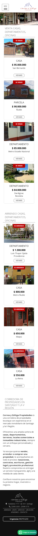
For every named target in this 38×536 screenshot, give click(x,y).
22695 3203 (15, 506)
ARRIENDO (7, 510)
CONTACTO (23, 512)
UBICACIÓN (29, 510)
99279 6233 (23, 519)
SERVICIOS (21, 510)
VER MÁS (19, 75)
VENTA (14, 510)
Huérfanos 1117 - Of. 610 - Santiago (20, 504)
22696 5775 (25, 506)
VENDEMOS (15, 512)
